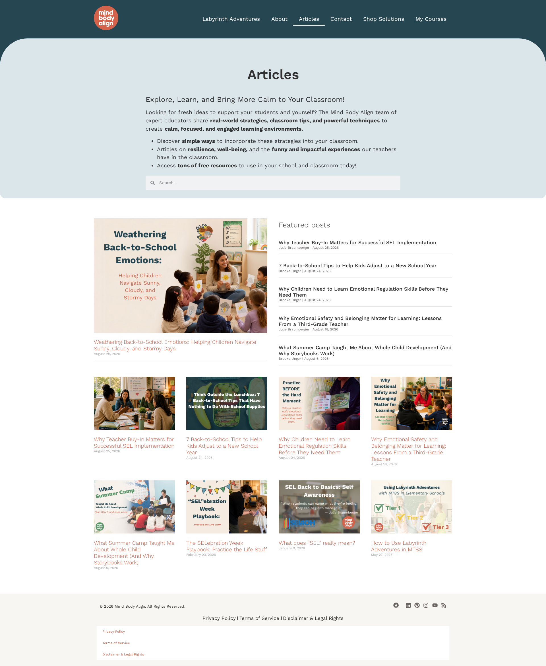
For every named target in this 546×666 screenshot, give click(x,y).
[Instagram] (426, 605)
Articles (309, 19)
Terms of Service (259, 618)
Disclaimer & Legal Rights (313, 618)
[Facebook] (396, 605)
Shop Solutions (383, 19)
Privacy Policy (219, 618)
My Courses (430, 19)
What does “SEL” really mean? (317, 543)
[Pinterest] (417, 605)
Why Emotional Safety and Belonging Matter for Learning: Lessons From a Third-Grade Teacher (408, 449)
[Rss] (443, 605)
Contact (341, 19)
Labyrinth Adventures (231, 19)
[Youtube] (435, 605)
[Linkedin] (408, 605)
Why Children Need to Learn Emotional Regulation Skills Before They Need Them (314, 446)
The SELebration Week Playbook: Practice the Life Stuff (226, 546)
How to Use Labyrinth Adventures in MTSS (398, 546)
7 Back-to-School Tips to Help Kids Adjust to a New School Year (358, 265)
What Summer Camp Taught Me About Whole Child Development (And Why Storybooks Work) (134, 553)
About (279, 19)
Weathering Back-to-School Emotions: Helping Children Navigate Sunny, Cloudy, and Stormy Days (175, 345)
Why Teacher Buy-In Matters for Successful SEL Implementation (357, 242)
